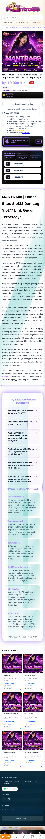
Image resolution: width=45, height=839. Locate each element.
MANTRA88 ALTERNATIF (30, 27)
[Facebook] (4, 800)
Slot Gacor (35, 158)
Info (38, 142)
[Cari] (4, 17)
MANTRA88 (8, 23)
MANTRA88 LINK (22, 23)
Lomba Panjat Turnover (22, 158)
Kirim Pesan (11, 789)
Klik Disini (26, 133)
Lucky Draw (9, 158)
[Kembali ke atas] (40, 823)
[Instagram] (9, 800)
